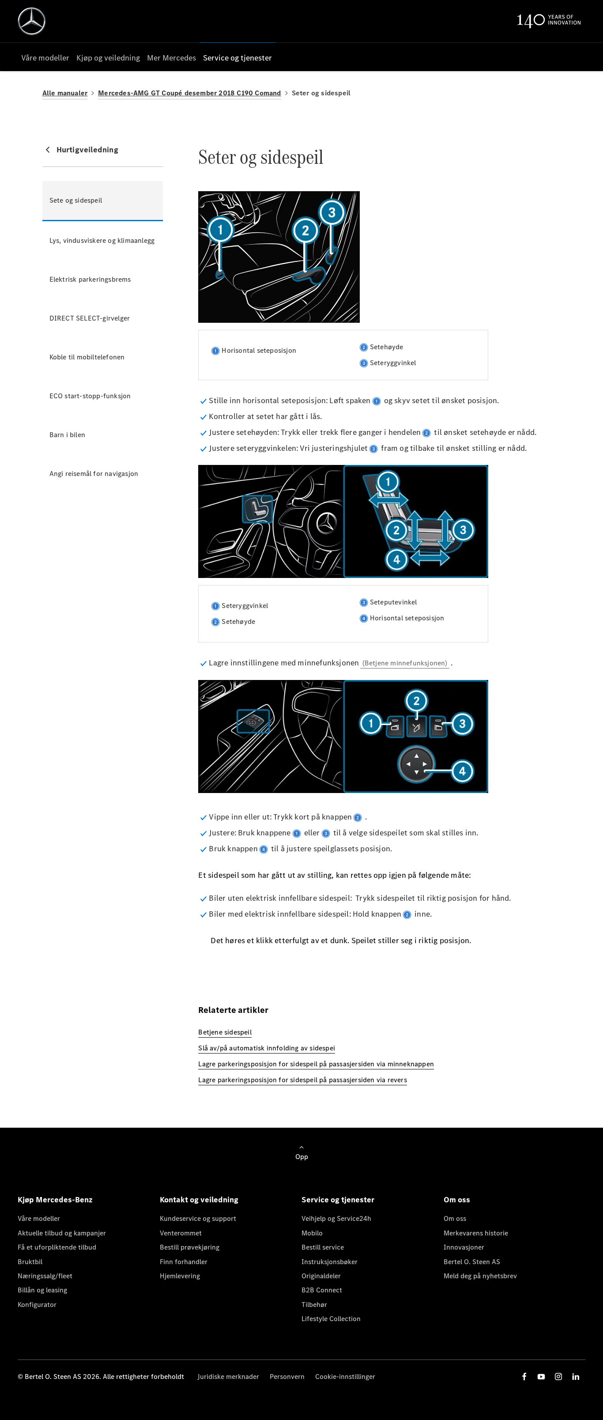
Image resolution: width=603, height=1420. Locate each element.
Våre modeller (39, 1218)
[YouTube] (541, 1376)
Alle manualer (65, 93)
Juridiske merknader (228, 1376)
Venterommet (181, 1233)
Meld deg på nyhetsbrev (480, 1275)
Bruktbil (30, 1261)
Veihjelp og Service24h (336, 1218)
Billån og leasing (42, 1290)
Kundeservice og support (198, 1218)
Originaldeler (321, 1275)
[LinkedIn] (575, 1376)
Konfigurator (37, 1304)
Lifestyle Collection (331, 1318)
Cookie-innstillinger (345, 1376)
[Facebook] (524, 1376)
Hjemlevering (180, 1275)
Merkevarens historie (476, 1233)
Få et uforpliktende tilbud (57, 1247)
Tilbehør (314, 1304)
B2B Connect (322, 1290)
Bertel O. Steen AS (472, 1261)
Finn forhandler (183, 1261)
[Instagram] (558, 1376)
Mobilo (312, 1233)
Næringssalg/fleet (45, 1275)
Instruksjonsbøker (330, 1261)
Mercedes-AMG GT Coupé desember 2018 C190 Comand (189, 93)
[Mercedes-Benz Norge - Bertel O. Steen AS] (32, 21)
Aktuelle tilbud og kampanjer (62, 1233)
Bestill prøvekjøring (189, 1247)
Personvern (287, 1376)
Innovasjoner (464, 1247)
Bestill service (323, 1247)
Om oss (455, 1218)
